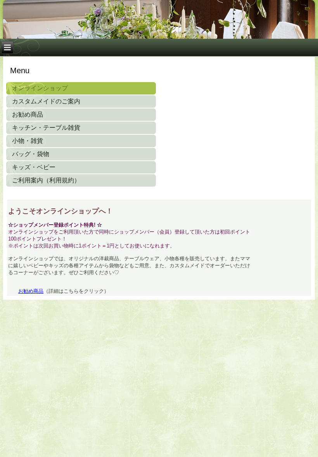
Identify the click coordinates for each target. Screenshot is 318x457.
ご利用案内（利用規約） (46, 180)
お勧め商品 (27, 114)
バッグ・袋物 (30, 154)
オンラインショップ (40, 88)
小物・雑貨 (27, 140)
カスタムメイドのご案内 (46, 101)
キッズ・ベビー (33, 167)
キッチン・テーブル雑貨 (46, 127)
